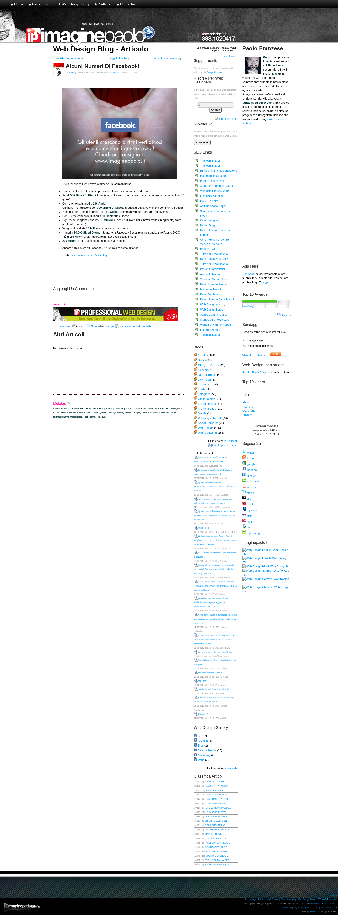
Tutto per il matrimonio (214, 254)
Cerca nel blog (228, 118)
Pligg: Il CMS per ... (216, 782)
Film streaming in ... (217, 838)
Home (18, 4)
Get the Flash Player (255, 372)
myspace (252, 510)
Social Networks (114, 72)
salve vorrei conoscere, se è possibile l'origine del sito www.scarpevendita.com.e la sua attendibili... (215, 586)
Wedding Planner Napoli (215, 324)
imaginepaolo (304, 907)
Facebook (64, 326)
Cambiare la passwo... (218, 786)
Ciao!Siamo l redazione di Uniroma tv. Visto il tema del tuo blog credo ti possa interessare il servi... (214, 639)
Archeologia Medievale (214, 319)
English (146, 326)
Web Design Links (306, 899)
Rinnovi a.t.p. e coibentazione (218, 170)
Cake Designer (209, 220)
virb (248, 498)
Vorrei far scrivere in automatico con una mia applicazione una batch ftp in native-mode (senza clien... (216, 619)
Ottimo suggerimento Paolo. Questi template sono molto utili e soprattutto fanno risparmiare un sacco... (215, 540)
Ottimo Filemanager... (218, 860)
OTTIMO (202, 681)
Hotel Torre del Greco (213, 284)
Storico (95, 326)
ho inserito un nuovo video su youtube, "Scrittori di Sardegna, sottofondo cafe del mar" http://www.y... (214, 569)
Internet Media (207, 403)
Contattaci (128, 4)
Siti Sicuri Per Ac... (216, 825)
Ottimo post (203, 528)
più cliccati (231, 441)
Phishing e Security (210, 418)
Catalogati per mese (225, 445)
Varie (201, 760)
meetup (251, 504)
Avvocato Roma (210, 274)
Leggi (265, 282)
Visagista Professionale (214, 191)
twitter (250, 452)
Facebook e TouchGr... (218, 865)
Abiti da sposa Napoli (213, 206)
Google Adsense (214, 72)
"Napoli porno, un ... (217, 834)
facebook (252, 470)
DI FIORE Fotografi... (217, 816)
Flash (201, 389)
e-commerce (206, 384)
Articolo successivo (166, 58)
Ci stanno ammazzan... (219, 808)
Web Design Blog (75, 4)
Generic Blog (42, 4)
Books (202, 360)
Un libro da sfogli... (217, 821)
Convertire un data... (218, 830)
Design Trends (207, 374)
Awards (286, 315)
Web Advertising (288, 899)
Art (199, 736)
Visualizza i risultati (254, 355)
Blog (201, 745)
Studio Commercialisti (213, 314)
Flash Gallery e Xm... (217, 799)
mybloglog (253, 533)
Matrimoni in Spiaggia (213, 175)
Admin (71, 72)
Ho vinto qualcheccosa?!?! (211, 673)
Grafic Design (206, 399)
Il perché (247, 406)
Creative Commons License (322, 903)
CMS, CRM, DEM (209, 365)
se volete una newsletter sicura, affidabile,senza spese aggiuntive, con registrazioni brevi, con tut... (212, 602)
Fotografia (204, 394)
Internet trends (207, 408)
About (246, 402)
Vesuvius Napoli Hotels (214, 279)
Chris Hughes (228, 56)
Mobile (202, 413)
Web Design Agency (212, 304)
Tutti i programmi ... (217, 803)
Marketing (204, 755)
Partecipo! (203, 714)
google (250, 464)
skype (250, 493)
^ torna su (332, 895)
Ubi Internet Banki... (216, 851)
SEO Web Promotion (327, 899)
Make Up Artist (209, 201)
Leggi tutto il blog (119, 58)
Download (204, 379)
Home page (250, 899)
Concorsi (203, 370)
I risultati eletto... (217, 812)
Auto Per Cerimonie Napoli (217, 186)
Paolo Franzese (262, 48)
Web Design (206, 428)
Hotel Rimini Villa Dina (214, 259)
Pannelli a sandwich (212, 180)
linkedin (251, 475)
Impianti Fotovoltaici (212, 269)
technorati (252, 481)
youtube (251, 487)
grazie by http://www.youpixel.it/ (213, 689)
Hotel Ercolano (209, 294)
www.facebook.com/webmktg (89, 255)
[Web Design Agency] (115, 320)
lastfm (250, 521)
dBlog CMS (315, 912)
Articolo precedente (71, 58)
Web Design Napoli (212, 309)
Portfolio (104, 4)
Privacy (247, 414)
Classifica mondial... (218, 795)
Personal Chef (209, 249)
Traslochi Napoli (210, 160)
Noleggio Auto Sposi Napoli (217, 299)
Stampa (109, 326)
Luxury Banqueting (212, 196)
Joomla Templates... (217, 790)
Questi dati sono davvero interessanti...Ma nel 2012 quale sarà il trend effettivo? (215, 486)
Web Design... (249, 306)
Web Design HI (279, 566)
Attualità (203, 355)
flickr (249, 516)
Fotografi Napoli (210, 329)
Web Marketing (207, 432)
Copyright (248, 410)
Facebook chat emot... (218, 843)
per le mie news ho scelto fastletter (215, 652)
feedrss (251, 458)
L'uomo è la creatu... (218, 856)
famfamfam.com (329, 907)
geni (249, 527)
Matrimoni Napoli (210, 289)
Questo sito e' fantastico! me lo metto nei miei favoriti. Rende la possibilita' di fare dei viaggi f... (214, 515)
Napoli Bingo (208, 225)
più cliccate (230, 768)
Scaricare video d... (216, 847)
